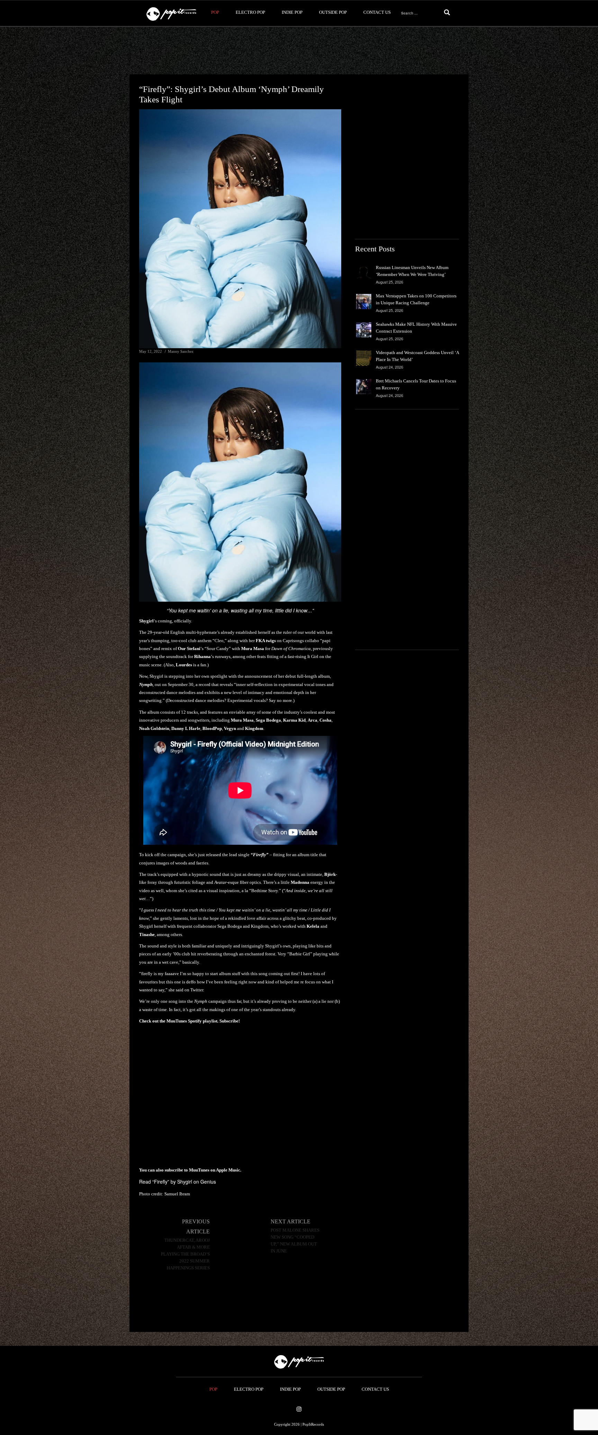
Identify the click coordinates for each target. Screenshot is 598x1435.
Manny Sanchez (180, 351)
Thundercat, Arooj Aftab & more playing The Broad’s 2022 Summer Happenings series (185, 1254)
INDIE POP (292, 12)
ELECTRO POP (250, 12)
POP (215, 12)
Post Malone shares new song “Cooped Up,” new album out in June (295, 1240)
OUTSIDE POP (333, 12)
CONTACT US (377, 12)
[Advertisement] (299, 50)
